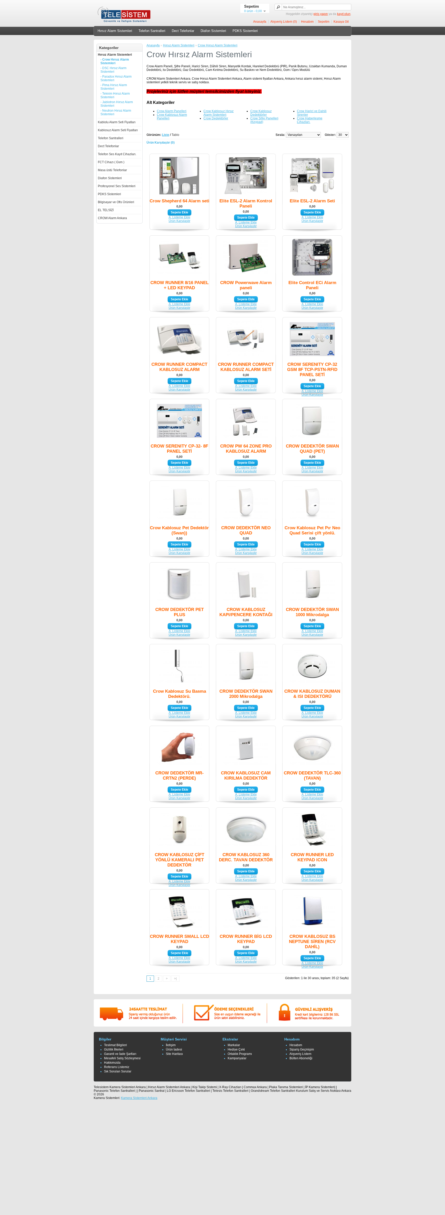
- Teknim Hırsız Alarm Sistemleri (115, 95)
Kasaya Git (341, 21)
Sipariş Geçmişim (301, 1049)
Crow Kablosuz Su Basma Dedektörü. (179, 694)
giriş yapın (320, 14)
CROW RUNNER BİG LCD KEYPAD (246, 939)
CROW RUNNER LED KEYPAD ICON (312, 857)
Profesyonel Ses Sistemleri (116, 186)
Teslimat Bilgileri (115, 1045)
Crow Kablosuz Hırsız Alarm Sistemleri (218, 113)
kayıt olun (343, 14)
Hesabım (307, 21)
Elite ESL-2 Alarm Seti (312, 201)
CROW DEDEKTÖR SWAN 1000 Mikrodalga (312, 612)
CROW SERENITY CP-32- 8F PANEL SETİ (179, 449)
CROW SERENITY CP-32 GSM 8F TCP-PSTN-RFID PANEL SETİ (312, 369)
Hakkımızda (112, 1062)
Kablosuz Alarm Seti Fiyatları (118, 130)
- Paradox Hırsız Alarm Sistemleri (116, 78)
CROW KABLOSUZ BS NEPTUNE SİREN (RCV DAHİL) (312, 941)
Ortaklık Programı (240, 1054)
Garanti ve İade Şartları (120, 1054)
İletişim (171, 1045)
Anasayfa (259, 21)
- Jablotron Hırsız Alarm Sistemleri (116, 104)
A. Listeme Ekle (179, 217)
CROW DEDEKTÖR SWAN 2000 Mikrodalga (245, 694)
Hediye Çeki (236, 1049)
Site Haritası (174, 1054)
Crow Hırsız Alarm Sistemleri (217, 45)
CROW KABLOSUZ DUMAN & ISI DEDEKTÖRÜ (312, 694)
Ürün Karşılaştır (179, 221)
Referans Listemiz (116, 1067)
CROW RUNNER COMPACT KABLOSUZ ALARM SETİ (246, 367)
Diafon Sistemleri (213, 31)
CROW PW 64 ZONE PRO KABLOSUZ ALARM (246, 449)
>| (175, 978)
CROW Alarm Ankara (112, 218)
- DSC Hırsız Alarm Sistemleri (113, 69)
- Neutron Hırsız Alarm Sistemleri (115, 112)
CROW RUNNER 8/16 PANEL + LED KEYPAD (179, 285)
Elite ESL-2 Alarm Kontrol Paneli (245, 204)
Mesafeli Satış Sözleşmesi (122, 1058)
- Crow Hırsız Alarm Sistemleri (114, 61)
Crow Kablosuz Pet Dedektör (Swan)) (179, 530)
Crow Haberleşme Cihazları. (309, 120)
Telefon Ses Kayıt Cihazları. (117, 154)
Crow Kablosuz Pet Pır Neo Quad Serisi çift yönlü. (312, 530)
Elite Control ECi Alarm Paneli (312, 285)
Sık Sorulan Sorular (117, 1071)
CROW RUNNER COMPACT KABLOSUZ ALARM (179, 367)
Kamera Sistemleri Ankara (139, 1098)
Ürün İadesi (174, 1049)
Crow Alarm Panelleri (171, 111)
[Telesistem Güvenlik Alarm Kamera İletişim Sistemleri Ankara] (125, 22)
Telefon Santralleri (152, 31)
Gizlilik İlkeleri (113, 1049)
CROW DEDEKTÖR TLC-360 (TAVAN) (312, 776)
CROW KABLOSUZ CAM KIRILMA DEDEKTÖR (246, 776)
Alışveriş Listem (300, 1054)
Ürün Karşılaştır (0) (161, 142)
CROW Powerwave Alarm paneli (246, 285)
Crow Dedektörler (215, 118)
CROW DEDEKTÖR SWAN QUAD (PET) (312, 449)
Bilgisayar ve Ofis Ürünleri (116, 202)
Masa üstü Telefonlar (112, 170)
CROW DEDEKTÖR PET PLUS (179, 612)
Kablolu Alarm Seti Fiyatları (116, 122)
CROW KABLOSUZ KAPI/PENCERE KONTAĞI (245, 612)
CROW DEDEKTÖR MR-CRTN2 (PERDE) (179, 776)
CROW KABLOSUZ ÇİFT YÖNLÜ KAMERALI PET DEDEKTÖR (179, 859)
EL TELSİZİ (106, 210)
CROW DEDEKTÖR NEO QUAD (246, 530)
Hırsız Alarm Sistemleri (115, 31)
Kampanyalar (237, 1058)
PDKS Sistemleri (245, 31)
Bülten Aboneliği (300, 1058)
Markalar (234, 1045)
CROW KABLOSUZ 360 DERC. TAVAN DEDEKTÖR (246, 857)
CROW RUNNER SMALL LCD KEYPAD (179, 939)
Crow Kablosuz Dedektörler (261, 113)
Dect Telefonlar (183, 31)
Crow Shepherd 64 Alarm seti (179, 201)
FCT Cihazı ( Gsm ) (111, 162)
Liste (165, 135)
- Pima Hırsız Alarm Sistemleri (113, 86)
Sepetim (323, 21)
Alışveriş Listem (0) (283, 21)
